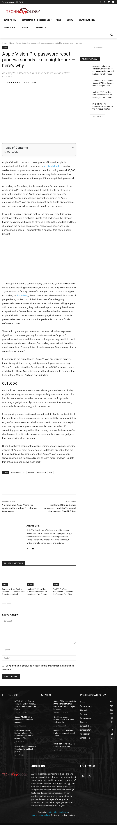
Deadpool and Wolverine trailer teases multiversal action (64, 733)
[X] (104, 2)
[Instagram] (100, 2)
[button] (111, 34)
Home (4, 43)
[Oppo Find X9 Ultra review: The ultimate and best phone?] (7, 749)
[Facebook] (96, 2)
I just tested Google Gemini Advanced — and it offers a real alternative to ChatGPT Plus (60, 508)
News (11, 43)
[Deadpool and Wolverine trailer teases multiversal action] (46, 733)
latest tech (41, 472)
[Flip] (73, 90)
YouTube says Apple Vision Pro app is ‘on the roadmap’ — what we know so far (19, 508)
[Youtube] (113, 2)
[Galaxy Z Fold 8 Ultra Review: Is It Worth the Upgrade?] (7, 719)
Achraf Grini (14, 82)
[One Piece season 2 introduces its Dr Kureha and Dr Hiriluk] (46, 719)
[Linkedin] (45, 90)
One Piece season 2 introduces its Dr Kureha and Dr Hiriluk (63, 719)
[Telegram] (66, 90)
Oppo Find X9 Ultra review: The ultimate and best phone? (25, 749)
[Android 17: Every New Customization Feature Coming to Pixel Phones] (38, 578)
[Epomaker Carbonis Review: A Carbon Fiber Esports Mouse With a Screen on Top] (7, 733)
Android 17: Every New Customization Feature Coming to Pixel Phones (37, 591)
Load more (96, 116)
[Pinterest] (38, 90)
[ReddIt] (52, 90)
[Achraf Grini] (4, 82)
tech (50, 472)
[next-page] (9, 602)
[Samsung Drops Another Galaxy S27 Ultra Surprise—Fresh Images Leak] (13, 578)
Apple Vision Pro (53, 166)
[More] (87, 487)
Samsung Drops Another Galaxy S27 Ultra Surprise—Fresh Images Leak (13, 591)
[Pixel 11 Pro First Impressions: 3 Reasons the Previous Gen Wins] (64, 578)
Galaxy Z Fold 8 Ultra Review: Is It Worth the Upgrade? (23, 719)
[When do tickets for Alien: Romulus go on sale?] (46, 746)
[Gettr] (80, 487)
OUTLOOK (12, 151)
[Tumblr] (59, 90)
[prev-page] (4, 602)
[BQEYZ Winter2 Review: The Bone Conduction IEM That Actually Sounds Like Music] (7, 703)
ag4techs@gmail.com (41, 815)
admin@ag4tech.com (58, 812)
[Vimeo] (109, 2)
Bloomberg (22, 295)
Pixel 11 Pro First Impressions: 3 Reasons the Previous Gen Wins (63, 591)
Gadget (31, 472)
